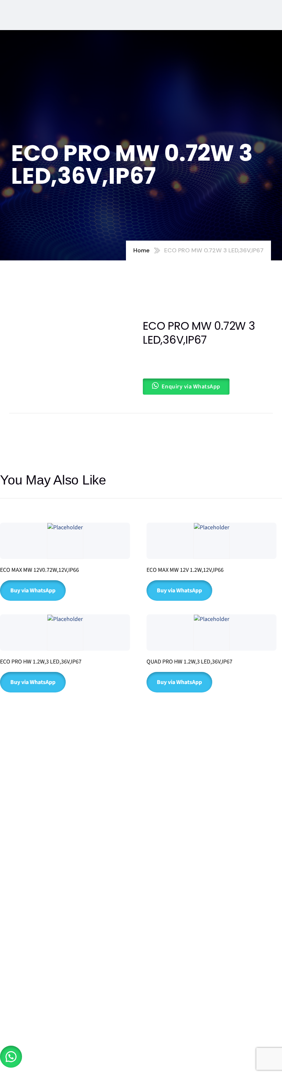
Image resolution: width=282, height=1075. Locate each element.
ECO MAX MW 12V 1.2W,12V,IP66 (185, 570)
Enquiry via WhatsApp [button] (191, 387)
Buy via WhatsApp (32, 590)
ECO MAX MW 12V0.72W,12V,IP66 (39, 570)
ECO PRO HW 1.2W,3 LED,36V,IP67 (41, 662)
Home (141, 250)
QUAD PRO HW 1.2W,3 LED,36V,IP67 (189, 662)
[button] (11, 1057)
